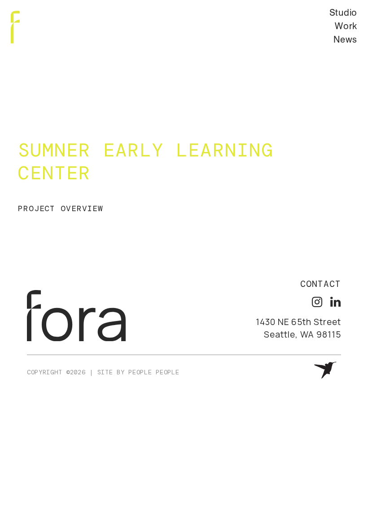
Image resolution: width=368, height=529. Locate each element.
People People (153, 372)
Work (346, 26)
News (345, 40)
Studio (343, 13)
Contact (320, 284)
